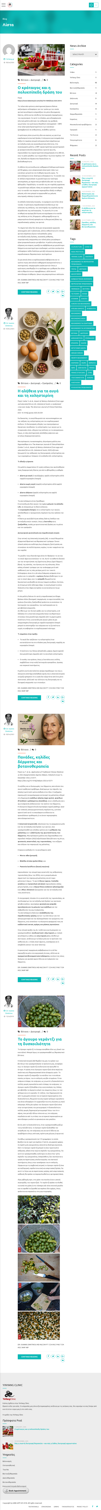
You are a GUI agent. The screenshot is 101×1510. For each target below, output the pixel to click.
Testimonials (33, 1506)
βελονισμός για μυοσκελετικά (83, 328)
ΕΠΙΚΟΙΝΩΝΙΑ (46, 1506)
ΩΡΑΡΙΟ (56, 1506)
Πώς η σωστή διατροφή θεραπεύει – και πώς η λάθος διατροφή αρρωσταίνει (90, 182)
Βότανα (24, 80)
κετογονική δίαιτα (78, 348)
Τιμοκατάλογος (68, 1506)
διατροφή (84, 333)
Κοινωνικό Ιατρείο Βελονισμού (14, 1486)
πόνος (92, 368)
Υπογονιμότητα (76, 140)
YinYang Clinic (75, 77)
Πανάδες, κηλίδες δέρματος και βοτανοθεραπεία (34, 761)
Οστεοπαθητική (9, 1465)
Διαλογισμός (76, 274)
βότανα (74, 333)
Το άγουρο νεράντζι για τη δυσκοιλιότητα (40, 1041)
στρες (90, 372)
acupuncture (76, 247)
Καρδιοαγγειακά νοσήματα (81, 279)
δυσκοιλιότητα (77, 338)
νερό (73, 368)
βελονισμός (76, 313)
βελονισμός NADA (78, 318)
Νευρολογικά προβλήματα (81, 284)
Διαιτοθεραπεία (9, 1478)
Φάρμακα (73, 145)
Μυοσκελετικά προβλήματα (80, 124)
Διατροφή (35, 80)
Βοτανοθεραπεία (9, 1482)
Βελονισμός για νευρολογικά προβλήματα (82, 263)
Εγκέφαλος (47, 383)
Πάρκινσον (75, 289)
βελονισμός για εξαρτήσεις (81, 323)
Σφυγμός (86, 289)
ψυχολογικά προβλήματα (81, 387)
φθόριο (90, 377)
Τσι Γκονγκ (74, 135)
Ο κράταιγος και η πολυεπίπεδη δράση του (40, 89)
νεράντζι (92, 363)
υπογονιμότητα (77, 377)
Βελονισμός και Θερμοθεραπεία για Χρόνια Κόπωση (90, 196)
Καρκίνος (73, 119)
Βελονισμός (74, 83)
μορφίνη (75, 363)
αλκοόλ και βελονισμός (80, 303)
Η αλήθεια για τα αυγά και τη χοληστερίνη (38, 393)
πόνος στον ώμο (78, 372)
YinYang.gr (10, 59)
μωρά (84, 363)
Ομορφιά (73, 130)
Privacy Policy (82, 1506)
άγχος (84, 294)
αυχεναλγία (91, 308)
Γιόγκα (73, 269)
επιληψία (74, 343)
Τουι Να (6, 1469)
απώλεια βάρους (77, 308)
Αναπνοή (89, 256)
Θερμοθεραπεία (76, 114)
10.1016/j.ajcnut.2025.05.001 (32, 413)
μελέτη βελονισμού (79, 358)
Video (72, 72)
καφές (83, 343)
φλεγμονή (75, 382)
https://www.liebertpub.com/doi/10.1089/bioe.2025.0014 (40, 101)
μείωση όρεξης (77, 353)
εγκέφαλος (89, 338)
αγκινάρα (74, 298)
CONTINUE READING (29, 292)
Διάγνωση (74, 98)
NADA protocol (77, 252)
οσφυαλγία (82, 368)
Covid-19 (88, 247)
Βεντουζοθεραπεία (77, 88)
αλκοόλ (84, 298)
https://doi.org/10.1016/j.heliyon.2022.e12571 (35, 781)
